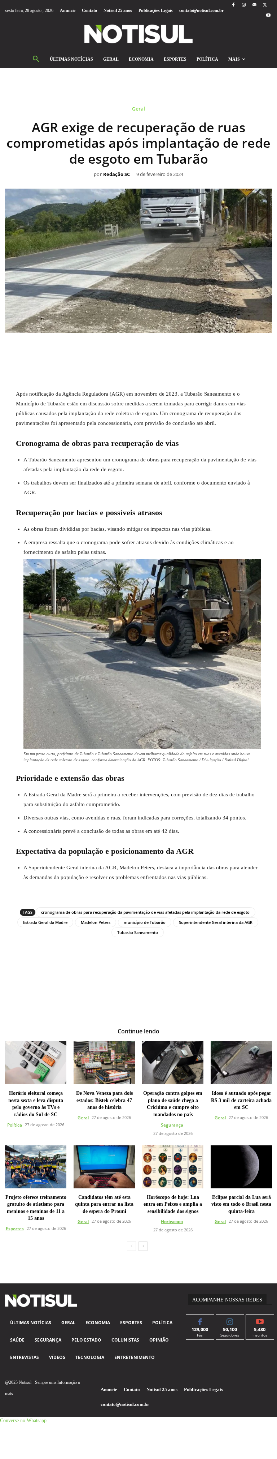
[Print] (180, 349)
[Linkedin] (147, 349)
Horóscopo (172, 1221)
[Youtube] (268, 15)
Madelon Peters (95, 922)
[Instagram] (243, 5)
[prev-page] (131, 1246)
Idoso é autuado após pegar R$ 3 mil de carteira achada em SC (241, 1100)
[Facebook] (233, 5)
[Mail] (254, 5)
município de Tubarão (145, 922)
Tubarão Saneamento (137, 932)
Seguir (230, 1320)
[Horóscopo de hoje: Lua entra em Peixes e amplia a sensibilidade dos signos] (172, 1166)
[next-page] (143, 1246)
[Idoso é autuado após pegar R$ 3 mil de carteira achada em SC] (241, 1062)
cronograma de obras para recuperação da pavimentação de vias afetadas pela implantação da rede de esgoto (145, 912)
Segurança (172, 1125)
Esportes (15, 1229)
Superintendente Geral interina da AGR (215, 922)
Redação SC (116, 174)
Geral (138, 109)
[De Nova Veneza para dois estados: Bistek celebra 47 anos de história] (104, 1062)
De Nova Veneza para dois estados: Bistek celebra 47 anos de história (104, 1100)
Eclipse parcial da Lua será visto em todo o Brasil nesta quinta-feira (241, 1204)
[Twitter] (264, 5)
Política (14, 1125)
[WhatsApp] (130, 349)
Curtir (200, 1320)
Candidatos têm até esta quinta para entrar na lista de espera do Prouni (104, 1204)
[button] (36, 59)
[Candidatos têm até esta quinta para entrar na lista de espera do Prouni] (104, 1166)
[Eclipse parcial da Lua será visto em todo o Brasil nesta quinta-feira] (241, 1166)
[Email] (163, 349)
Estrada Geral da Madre (45, 922)
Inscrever (260, 1320)
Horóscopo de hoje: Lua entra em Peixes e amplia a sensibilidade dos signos (173, 1204)
